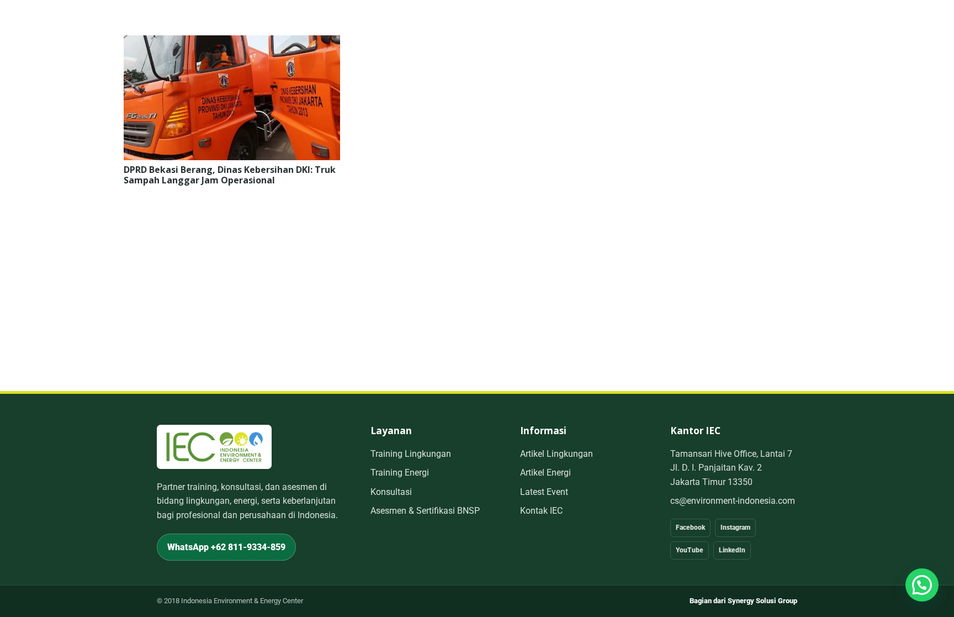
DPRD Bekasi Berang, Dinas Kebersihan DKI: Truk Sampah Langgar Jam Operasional (230, 175)
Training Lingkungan (410, 454)
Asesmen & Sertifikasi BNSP (425, 510)
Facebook (690, 527)
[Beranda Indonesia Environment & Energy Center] (214, 446)
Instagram (735, 527)
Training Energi (399, 472)
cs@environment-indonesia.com (732, 500)
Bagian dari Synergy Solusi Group (743, 601)
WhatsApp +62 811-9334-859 (226, 547)
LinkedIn (732, 550)
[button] (922, 585)
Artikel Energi (545, 472)
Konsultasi (391, 492)
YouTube (689, 550)
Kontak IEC (541, 510)
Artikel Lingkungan (556, 454)
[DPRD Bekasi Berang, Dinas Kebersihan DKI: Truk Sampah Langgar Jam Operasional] (232, 42)
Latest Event (544, 492)
